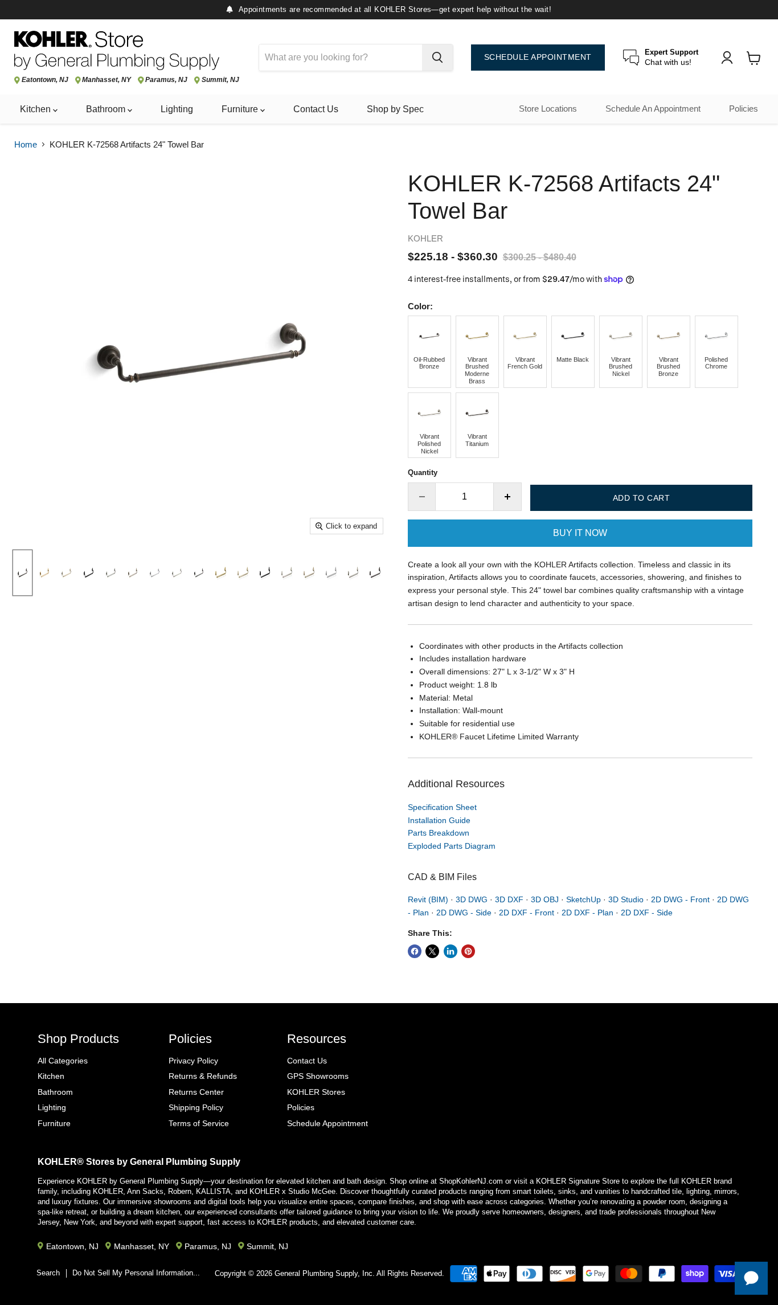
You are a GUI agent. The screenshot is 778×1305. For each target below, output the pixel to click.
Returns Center (196, 1092)
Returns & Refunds (203, 1076)
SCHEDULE (538, 57)
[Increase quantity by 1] (508, 496)
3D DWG (472, 899)
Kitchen (36, 109)
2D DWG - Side (464, 912)
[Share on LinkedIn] (450, 951)
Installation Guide (439, 820)
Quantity (422, 472)
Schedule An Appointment (653, 108)
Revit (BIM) (428, 899)
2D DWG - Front (680, 899)
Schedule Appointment (327, 1123)
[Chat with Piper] (751, 1278)
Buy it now (580, 533)
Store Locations (548, 108)
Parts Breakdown (438, 832)
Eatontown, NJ (45, 80)
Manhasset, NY (106, 80)
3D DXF (509, 899)
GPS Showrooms (318, 1076)
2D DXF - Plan (587, 912)
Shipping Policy (196, 1107)
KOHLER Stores (316, 1092)
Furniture (241, 109)
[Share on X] (432, 951)
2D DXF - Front (526, 912)
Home (25, 144)
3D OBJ (545, 899)
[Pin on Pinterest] (468, 951)
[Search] (437, 57)
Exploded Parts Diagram (452, 845)
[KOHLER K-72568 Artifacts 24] (22, 572)
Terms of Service (199, 1123)
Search (48, 1273)
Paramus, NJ (166, 80)
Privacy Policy (193, 1060)
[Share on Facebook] (414, 951)
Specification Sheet (442, 807)
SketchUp (583, 899)
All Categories (63, 1060)
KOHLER (425, 238)
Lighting (177, 109)
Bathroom (107, 109)
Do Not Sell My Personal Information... (136, 1273)
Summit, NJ (220, 80)
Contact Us (315, 109)
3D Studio (626, 899)
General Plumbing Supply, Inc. (325, 1273)
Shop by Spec (395, 109)
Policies (743, 108)
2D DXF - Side (647, 912)
